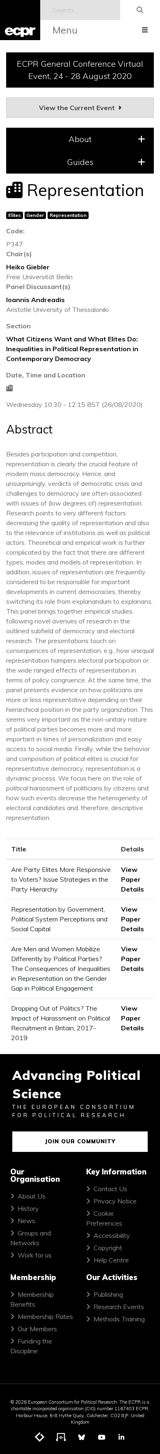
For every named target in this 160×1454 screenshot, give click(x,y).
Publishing (108, 1294)
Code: (15, 231)
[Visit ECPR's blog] (39, 1437)
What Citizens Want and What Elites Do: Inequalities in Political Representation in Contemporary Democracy (72, 349)
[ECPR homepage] (20, 20)
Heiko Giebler (28, 267)
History (28, 1208)
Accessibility (112, 1235)
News (26, 1221)
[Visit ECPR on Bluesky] (81, 1437)
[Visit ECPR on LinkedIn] (121, 1437)
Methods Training (119, 1319)
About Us (32, 1196)
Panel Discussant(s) (38, 286)
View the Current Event (78, 108)
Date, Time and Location (45, 375)
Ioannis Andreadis (35, 300)
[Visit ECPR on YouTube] (101, 1437)
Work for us (35, 1255)
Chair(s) (19, 254)
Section (18, 326)
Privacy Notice (115, 1201)
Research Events (119, 1307)
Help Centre (111, 1260)
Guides (80, 162)
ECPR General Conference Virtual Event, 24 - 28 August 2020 (80, 70)
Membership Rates (45, 1316)
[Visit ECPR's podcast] (61, 1437)
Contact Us (110, 1189)
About (80, 139)
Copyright (108, 1248)
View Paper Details (132, 879)
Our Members (37, 1329)
